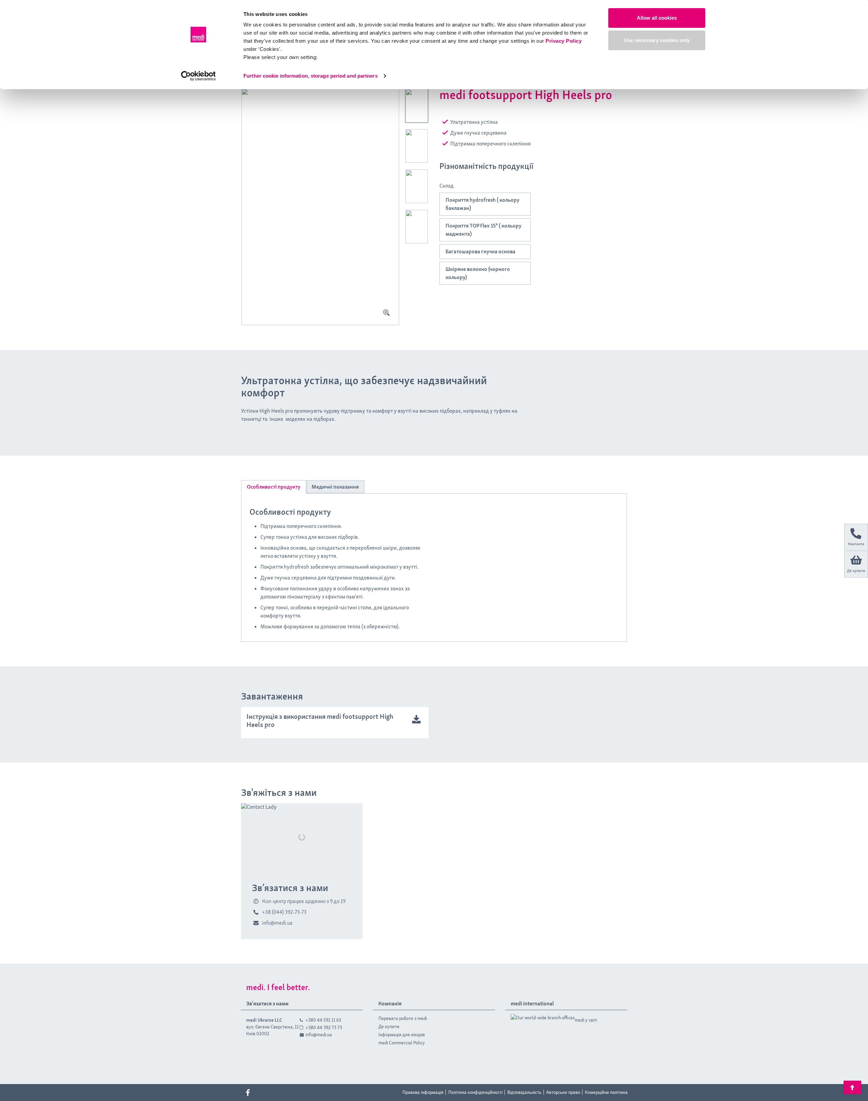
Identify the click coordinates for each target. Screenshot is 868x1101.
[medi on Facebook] (248, 1092)
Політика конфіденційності (475, 1092)
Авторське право (563, 1092)
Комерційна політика (606, 1092)
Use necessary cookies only (657, 40)
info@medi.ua (318, 1034)
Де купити (388, 1026)
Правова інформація (422, 1092)
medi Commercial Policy (401, 1043)
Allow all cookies (657, 18)
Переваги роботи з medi (402, 1018)
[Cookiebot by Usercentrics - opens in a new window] (198, 76)
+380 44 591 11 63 (323, 1020)
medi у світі (586, 1020)
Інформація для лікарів (401, 1034)
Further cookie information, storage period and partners (310, 76)
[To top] (852, 1087)
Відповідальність (524, 1092)
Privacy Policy (563, 41)
